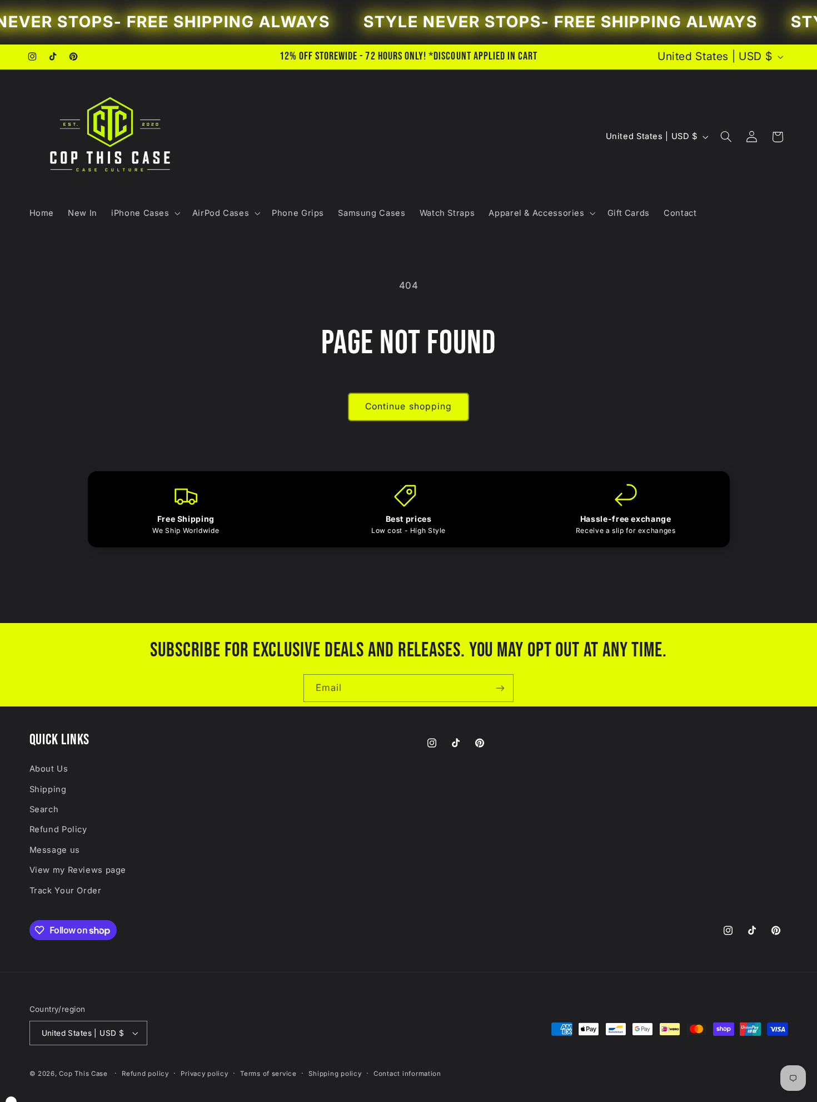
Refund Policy (58, 829)
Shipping (48, 789)
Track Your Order (65, 891)
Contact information (407, 1074)
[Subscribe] (500, 687)
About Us (48, 769)
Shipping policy (334, 1074)
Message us (54, 850)
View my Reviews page (78, 870)
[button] (145, 213)
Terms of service (268, 1074)
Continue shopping (408, 406)
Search (44, 809)
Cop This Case (84, 1074)
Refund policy (145, 1074)
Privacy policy (204, 1074)
